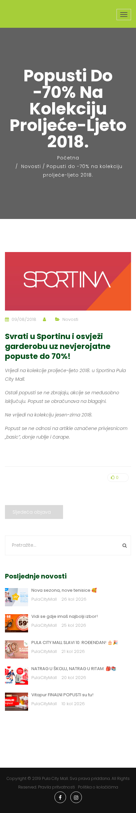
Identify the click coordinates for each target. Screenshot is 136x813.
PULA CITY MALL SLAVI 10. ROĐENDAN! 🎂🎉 (74, 642)
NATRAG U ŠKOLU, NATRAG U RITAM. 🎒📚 (73, 668)
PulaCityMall (44, 599)
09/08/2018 (24, 319)
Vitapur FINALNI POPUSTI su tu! (62, 695)
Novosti (31, 166)
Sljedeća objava (32, 512)
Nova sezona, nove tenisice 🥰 (64, 590)
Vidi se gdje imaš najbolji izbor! (64, 616)
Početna (68, 157)
